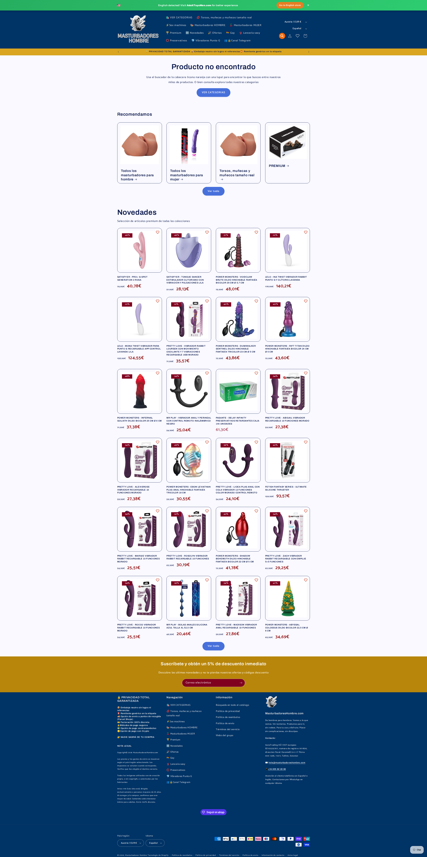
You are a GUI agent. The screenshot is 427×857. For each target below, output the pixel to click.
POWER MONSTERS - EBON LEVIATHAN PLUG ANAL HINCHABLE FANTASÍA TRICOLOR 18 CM (188, 490)
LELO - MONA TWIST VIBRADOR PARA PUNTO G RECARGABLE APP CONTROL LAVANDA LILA (139, 349)
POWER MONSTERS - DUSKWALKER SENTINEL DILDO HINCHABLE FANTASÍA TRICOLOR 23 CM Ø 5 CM (236, 349)
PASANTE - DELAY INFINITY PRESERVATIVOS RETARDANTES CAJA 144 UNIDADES (237, 421)
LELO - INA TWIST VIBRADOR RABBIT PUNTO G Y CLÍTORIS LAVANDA (286, 278)
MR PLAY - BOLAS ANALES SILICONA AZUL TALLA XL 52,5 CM (186, 626)
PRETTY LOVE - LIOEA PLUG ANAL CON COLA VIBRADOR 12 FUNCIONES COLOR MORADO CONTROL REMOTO (238, 490)
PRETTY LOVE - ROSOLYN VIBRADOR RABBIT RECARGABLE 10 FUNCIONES (187, 557)
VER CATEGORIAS (213, 92)
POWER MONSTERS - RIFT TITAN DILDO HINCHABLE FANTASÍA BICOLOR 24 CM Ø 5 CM (287, 349)
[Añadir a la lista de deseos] (157, 232)
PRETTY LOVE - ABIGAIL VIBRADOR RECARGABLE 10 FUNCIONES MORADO (287, 419)
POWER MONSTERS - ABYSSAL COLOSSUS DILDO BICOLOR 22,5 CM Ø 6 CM (286, 628)
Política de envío (225, 723)
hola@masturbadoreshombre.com (287, 762)
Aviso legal (293, 855)
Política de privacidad (228, 711)
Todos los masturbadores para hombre (137, 175)
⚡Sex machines (175, 722)
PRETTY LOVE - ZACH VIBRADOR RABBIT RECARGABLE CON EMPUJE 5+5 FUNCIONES (285, 559)
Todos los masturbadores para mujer (186, 175)
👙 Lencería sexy (175, 764)
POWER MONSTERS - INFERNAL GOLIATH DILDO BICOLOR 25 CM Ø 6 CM (139, 419)
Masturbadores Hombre (136, 855)
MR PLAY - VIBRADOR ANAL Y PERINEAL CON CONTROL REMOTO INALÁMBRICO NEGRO (188, 421)
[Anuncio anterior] (118, 52)
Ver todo (213, 191)
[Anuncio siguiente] (308, 52)
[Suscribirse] (241, 683)
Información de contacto (273, 855)
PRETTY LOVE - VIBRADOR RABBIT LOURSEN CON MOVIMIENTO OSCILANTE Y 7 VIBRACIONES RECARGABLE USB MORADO (185, 350)
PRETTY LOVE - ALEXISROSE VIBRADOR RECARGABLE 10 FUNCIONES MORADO (133, 490)
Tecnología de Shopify (158, 855)
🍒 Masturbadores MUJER (180, 734)
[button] (282, 36)
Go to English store (290, 5)
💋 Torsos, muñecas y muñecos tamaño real (183, 713)
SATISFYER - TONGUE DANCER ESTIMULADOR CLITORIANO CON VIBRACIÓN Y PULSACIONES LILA (185, 280)
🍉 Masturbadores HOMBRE (182, 728)
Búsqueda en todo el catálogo (232, 705)
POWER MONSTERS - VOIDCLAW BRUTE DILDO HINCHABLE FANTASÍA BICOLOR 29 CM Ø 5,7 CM (236, 280)
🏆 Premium (173, 740)
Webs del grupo (224, 735)
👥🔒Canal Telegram (178, 782)
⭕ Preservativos (175, 770)
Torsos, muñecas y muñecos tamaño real (237, 173)
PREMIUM (277, 166)
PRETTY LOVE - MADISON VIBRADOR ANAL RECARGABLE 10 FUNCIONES (236, 626)
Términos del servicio (228, 729)
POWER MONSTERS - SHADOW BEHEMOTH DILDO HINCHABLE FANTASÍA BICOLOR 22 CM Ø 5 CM (235, 559)
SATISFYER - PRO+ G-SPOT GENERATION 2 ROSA (132, 278)
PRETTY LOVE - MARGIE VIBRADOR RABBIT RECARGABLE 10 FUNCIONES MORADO (138, 559)
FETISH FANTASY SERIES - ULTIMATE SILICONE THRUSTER (286, 488)
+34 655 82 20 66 (277, 769)
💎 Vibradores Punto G (179, 776)
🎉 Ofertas (172, 752)
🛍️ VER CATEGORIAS (178, 705)
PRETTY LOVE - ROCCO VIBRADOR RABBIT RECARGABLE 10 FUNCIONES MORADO (138, 628)
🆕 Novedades (174, 746)
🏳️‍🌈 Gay (170, 758)
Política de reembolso (228, 717)
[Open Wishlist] (297, 36)
